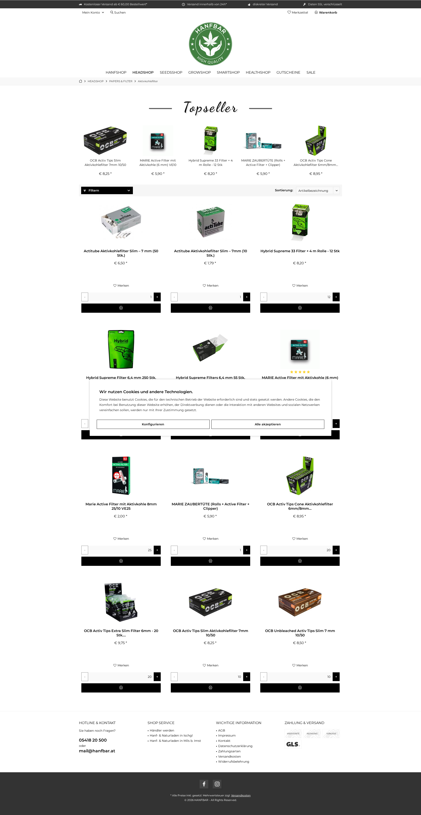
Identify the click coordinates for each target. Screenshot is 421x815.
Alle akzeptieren (268, 424)
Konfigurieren (153, 424)
